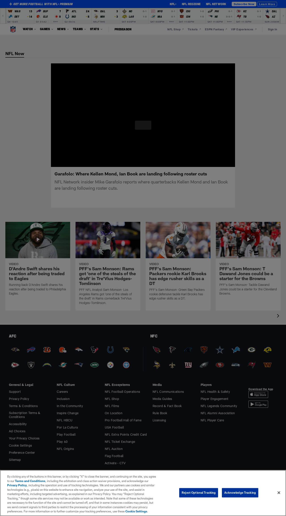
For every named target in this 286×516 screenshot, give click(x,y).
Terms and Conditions (27, 481)
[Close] (279, 492)
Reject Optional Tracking (199, 492)
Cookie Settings (75, 511)
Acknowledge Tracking (240, 492)
